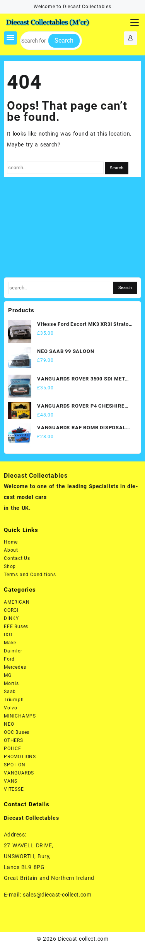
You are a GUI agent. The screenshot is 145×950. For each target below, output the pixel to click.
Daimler (13, 651)
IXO (8, 634)
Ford (9, 659)
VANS (10, 781)
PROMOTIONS (20, 756)
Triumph (14, 699)
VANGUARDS (19, 773)
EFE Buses (16, 626)
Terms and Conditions (30, 574)
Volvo (10, 708)
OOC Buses (16, 732)
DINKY (11, 618)
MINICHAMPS (20, 716)
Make (10, 642)
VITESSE (14, 789)
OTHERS (13, 740)
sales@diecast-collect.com (57, 894)
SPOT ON (15, 765)
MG (8, 675)
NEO (9, 724)
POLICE (12, 748)
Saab (10, 691)
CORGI (11, 610)
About (11, 550)
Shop (10, 566)
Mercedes (15, 667)
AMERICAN (16, 602)
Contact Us (17, 558)
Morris (11, 683)
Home (11, 542)
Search (64, 40)
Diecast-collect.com (83, 939)
